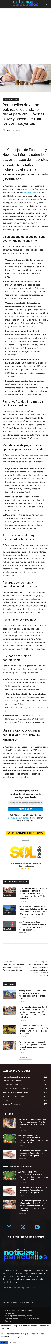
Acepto (4, 1342)
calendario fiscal (30, 192)
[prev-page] (4, 937)
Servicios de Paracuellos (11, 99)
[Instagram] (9, 1227)
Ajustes (13, 1342)
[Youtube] (37, 1227)
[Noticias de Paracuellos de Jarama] (25, 1255)
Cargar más (24, 1057)
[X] (11, 137)
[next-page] (8, 937)
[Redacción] (4, 130)
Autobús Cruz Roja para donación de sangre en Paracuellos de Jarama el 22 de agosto (32, 1153)
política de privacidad (19, 817)
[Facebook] (5, 137)
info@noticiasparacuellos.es (23, 1287)
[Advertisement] (25, 34)
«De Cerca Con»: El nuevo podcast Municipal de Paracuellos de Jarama (13, 967)
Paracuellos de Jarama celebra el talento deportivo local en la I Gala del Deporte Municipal (38, 970)
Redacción (10, 130)
